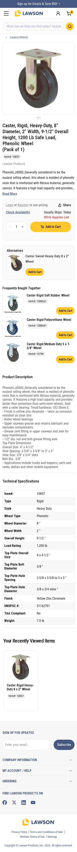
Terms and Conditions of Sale (46, 832)
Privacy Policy (19, 832)
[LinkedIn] (23, 802)
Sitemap (52, 836)
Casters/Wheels (19, 37)
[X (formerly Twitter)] (14, 802)
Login (9, 205)
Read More (9, 194)
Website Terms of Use (32, 836)
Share (67, 205)
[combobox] (38, 26)
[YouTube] (33, 802)
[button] (31, 117)
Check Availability (18, 212)
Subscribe (64, 745)
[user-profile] (58, 13)
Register (23, 205)
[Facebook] (4, 802)
